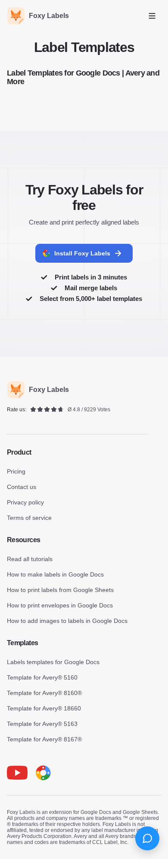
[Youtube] (17, 772)
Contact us (21, 486)
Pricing (16, 471)
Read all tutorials (30, 558)
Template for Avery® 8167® (44, 739)
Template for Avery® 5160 (42, 677)
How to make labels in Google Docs (55, 574)
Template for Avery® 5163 (42, 723)
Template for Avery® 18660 (44, 708)
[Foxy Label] (43, 772)
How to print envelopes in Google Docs (60, 605)
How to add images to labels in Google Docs (67, 620)
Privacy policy (25, 502)
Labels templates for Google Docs (53, 662)
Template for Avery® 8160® (44, 692)
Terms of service (29, 517)
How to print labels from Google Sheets (60, 589)
